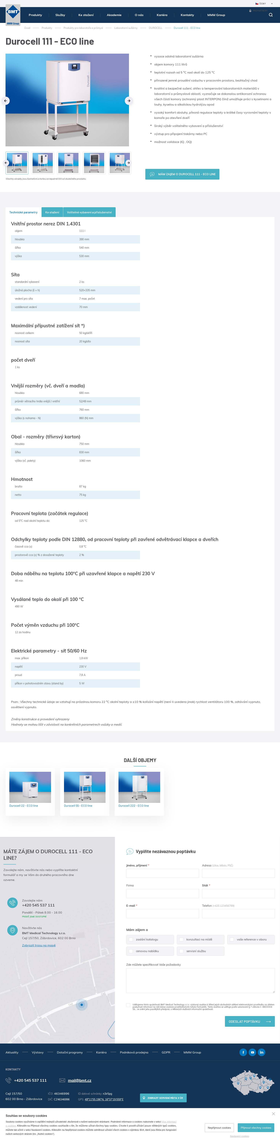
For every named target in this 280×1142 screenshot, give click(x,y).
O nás (139, 15)
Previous (5, 101)
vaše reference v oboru (252, 939)
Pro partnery (260, 10)
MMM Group (216, 15)
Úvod (27, 27)
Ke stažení (86, 15)
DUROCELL (155, 27)
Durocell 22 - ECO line (23, 805)
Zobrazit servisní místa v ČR (165, 1097)
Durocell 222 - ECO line (133, 805)
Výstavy (38, 1052)
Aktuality (12, 1052)
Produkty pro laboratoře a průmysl (83, 27)
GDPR (166, 1052)
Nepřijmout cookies (219, 1127)
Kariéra (162, 15)
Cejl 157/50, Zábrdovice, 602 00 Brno (49, 938)
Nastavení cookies (239, 1136)
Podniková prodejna (134, 1052)
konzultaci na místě (199, 939)
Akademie (114, 15)
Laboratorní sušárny (126, 27)
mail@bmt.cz (79, 1080)
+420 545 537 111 (38, 905)
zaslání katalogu (147, 939)
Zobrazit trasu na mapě (39, 945)
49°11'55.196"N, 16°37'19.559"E (104, 1099)
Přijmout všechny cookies (256, 1127)
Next (129, 101)
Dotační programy (70, 1052)
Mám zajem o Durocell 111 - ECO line (187, 174)
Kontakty (187, 15)
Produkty (35, 15)
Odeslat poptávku (244, 1021)
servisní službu (196, 951)
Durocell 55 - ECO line (78, 805)
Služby (60, 15)
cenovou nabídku (147, 951)
